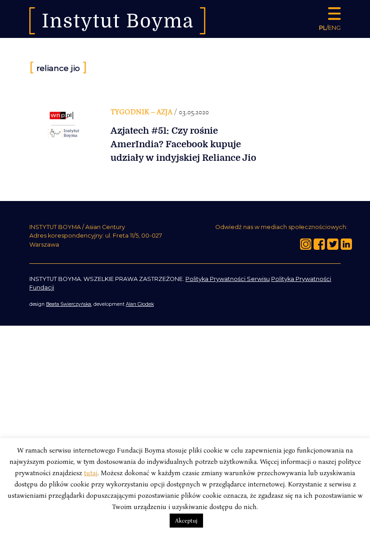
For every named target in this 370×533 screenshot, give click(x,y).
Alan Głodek (140, 304)
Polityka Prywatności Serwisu (227, 279)
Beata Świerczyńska (68, 304)
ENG (334, 27)
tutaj (90, 472)
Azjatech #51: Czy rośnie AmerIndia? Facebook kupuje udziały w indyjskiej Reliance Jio (183, 144)
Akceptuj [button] (186, 520)
